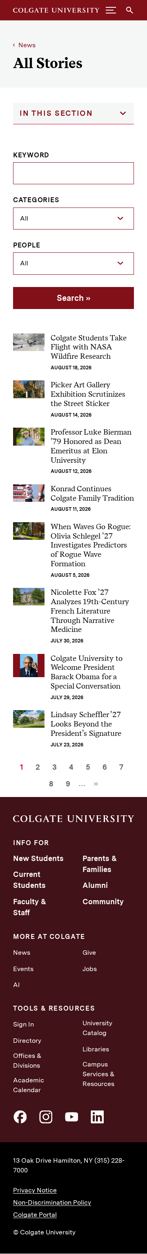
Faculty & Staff (29, 907)
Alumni (95, 885)
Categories (36, 200)
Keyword (31, 155)
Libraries (95, 1049)
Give (89, 952)
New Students (38, 858)
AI (16, 985)
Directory (27, 1040)
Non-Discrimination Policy (52, 1202)
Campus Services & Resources (98, 1074)
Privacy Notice (35, 1190)
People (26, 245)
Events (23, 969)
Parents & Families (99, 864)
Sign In (23, 1024)
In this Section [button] (56, 113)
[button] (111, 10)
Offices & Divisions (27, 1060)
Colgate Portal (35, 1215)
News (27, 45)
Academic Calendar (28, 1085)
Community (103, 901)
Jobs (89, 969)
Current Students (29, 880)
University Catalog (97, 1028)
